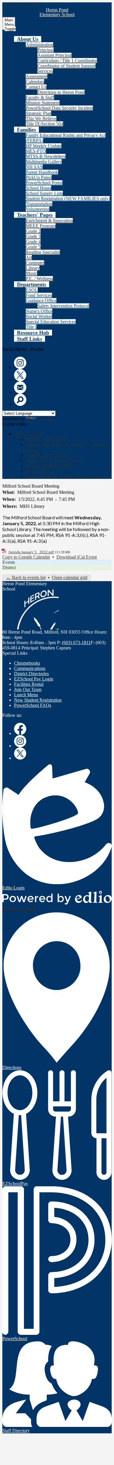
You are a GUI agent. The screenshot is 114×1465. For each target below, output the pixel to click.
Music (31, 273)
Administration (39, 44)
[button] (27, 39)
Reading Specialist (43, 252)
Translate (45, 418)
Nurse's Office (39, 311)
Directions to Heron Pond (61, 92)
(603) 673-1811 (76, 642)
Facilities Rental (29, 684)
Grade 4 (33, 241)
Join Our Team (28, 689)
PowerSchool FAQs (32, 705)
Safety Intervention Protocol (63, 305)
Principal (45, 49)
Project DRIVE (40, 470)
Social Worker (39, 316)
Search (20, 400)
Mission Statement (43, 102)
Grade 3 (33, 236)
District (9, 567)
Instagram (20, 363)
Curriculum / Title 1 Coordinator (67, 60)
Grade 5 (33, 246)
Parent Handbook (42, 172)
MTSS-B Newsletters (45, 156)
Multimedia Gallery (44, 161)
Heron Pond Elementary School (55, 460)
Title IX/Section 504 (44, 123)
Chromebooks (27, 663)
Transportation (39, 203)
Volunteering (37, 209)
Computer (35, 262)
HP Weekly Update (43, 145)
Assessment (36, 76)
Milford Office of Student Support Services (65, 476)
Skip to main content (21, 4)
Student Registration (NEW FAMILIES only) (68, 198)
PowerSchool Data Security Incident (59, 108)
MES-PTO (36, 151)
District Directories (31, 673)
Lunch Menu (26, 694)
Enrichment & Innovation (49, 220)
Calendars (35, 81)
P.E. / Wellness (39, 278)
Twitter (20, 375)
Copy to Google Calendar (26, 556)
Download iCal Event (76, 556)
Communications (29, 668)
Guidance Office (41, 300)
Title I (31, 326)
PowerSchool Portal (44, 182)
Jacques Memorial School (49, 465)
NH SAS (34, 166)
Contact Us (36, 86)
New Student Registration (38, 699)
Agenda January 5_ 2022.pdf (31, 552)
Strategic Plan (38, 113)
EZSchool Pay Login (33, 678)
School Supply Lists (44, 193)
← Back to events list (26, 577)
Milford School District (47, 439)
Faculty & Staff (40, 97)
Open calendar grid (69, 577)
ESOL (32, 289)
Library (32, 268)
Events (8, 562)
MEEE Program (41, 225)
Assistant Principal (54, 55)
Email (20, 387)
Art (29, 257)
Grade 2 (33, 231)
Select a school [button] (28, 433)
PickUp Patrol (39, 177)
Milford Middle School (47, 454)
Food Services (39, 295)
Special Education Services (51, 321)
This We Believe (41, 118)
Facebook (20, 729)
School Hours (38, 188)
